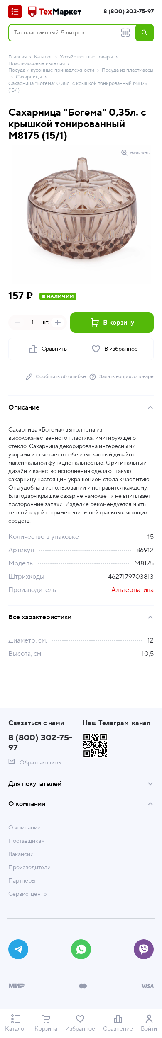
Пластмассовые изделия (36, 64)
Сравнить (54, 349)
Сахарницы (29, 77)
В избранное (121, 349)
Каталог (43, 57)
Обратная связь (39, 762)
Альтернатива (132, 590)
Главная (17, 57)
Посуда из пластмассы (127, 70)
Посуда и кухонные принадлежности (51, 70)
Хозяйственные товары (86, 57)
